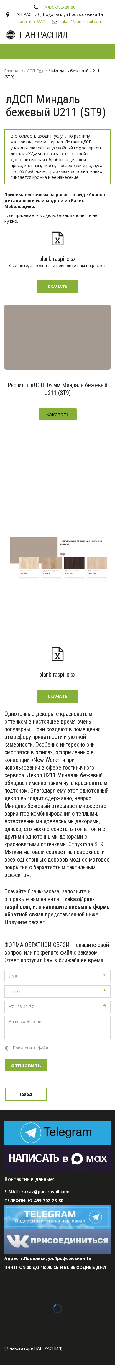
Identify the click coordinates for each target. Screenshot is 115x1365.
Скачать (58, 286)
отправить (26, 1065)
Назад (25, 1094)
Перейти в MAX (29, 21)
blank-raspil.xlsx (57, 258)
